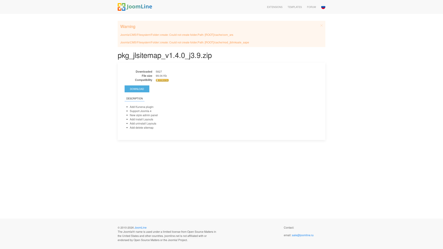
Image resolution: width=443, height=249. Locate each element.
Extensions (274, 7)
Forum (311, 7)
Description (134, 98)
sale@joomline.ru (303, 235)
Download (137, 89)
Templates (295, 7)
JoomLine (140, 227)
